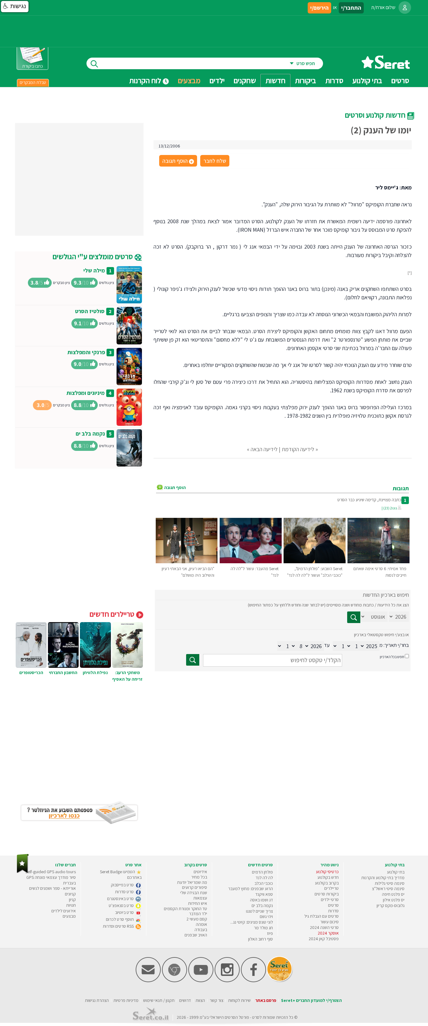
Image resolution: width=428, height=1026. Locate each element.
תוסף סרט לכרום (120, 919)
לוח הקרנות (146, 80)
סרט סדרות (125, 892)
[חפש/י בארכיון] (192, 660)
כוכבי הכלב (263, 883)
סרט (255, 1017)
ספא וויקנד (264, 894)
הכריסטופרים (31, 672)
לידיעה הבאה (264, 449)
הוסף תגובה (177, 161)
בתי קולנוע (396, 872)
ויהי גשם (266, 916)
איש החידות (197, 903)
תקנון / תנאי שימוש (159, 1000)
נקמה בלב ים (90, 433)
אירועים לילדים (63, 911)
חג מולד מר (263, 928)
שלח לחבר (214, 160)
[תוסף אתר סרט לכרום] (174, 980)
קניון (72, 899)
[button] (15, 6)
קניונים (70, 894)
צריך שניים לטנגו (259, 911)
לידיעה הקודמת (298, 449)
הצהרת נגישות (97, 1000)
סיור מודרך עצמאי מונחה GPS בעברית (51, 880)
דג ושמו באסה (261, 900)
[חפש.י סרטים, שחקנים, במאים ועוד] (93, 63)
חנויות (71, 905)
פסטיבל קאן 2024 (324, 938)
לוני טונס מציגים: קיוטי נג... (251, 922)
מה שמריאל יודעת (192, 882)
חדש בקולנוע (328, 877)
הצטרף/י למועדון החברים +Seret (311, 1000)
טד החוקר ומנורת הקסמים (185, 908)
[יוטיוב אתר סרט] (200, 980)
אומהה (201, 924)
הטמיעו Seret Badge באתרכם (121, 874)
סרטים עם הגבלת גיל (321, 916)
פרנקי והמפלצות (86, 352)
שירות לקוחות (239, 1000)
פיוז (270, 933)
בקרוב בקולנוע (327, 883)
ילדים (217, 80)
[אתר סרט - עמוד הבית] (385, 66)
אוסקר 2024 (328, 933)
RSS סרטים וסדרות (119, 926)
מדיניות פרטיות (125, 1000)
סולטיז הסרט (90, 311)
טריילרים (331, 888)
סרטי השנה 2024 (324, 927)
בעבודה (201, 929)
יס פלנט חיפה (393, 894)
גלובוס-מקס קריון (391, 905)
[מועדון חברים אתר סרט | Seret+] (148, 980)
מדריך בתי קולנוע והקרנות (383, 877)
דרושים (185, 1000)
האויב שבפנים (196, 935)
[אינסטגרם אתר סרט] (227, 980)
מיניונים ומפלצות (85, 392)
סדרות (333, 911)
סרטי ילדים (330, 899)
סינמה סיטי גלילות (390, 883)
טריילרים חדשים (113, 614)
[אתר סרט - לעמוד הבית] (23, 871)
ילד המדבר (198, 913)
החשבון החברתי (63, 672)
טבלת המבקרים (33, 82)
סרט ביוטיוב (125, 912)
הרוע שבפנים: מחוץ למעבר (250, 888)
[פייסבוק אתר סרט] (253, 980)
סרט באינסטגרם (121, 898)
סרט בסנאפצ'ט (122, 905)
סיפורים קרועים (194, 887)
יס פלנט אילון (394, 900)
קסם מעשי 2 (196, 919)
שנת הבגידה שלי (193, 892)
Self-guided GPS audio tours (50, 871)
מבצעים (189, 80)
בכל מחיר (199, 877)
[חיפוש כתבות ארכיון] (353, 617)
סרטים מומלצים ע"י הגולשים (93, 256)
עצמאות (200, 898)
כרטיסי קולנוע (327, 871)
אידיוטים (200, 871)
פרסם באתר (265, 1000)
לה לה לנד (264, 877)
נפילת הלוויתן (95, 672)
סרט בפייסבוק (123, 885)
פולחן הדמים (262, 872)
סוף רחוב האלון (260, 939)
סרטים (333, 905)
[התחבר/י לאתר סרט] (405, 7)
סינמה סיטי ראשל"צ (388, 888)
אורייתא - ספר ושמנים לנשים (52, 888)
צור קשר (216, 1000)
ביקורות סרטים (327, 894)
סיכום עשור (329, 922)
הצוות (200, 1000)
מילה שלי (94, 270)
